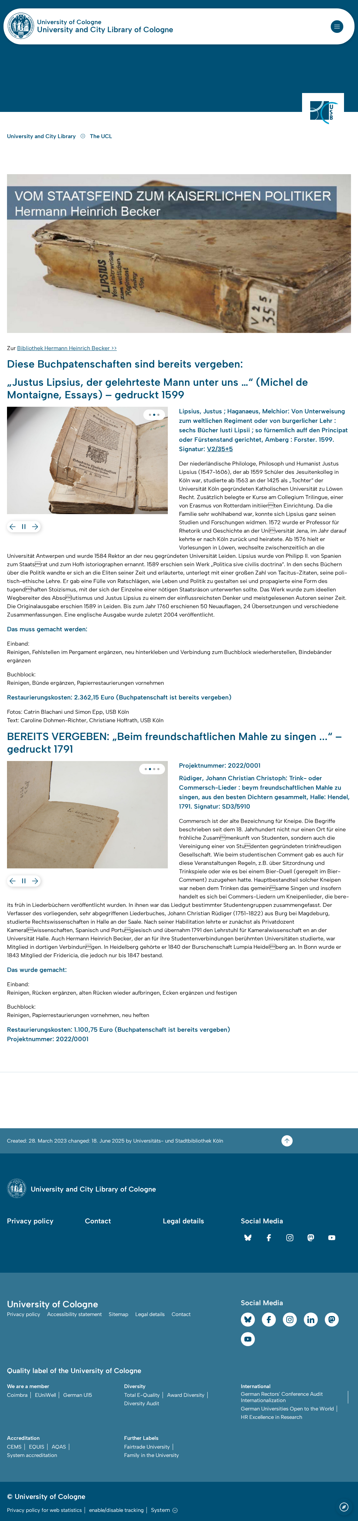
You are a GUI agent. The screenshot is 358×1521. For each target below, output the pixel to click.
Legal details (183, 1221)
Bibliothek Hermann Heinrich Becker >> (67, 348)
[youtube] (332, 1238)
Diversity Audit (141, 1403)
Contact (98, 1221)
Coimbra (17, 1395)
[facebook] (269, 1238)
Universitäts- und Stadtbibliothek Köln (178, 1141)
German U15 (77, 1395)
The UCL (101, 136)
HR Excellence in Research (271, 1417)
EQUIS (36, 1447)
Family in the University (151, 1455)
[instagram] (290, 1238)
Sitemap (118, 1314)
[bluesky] (248, 1238)
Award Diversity (186, 1395)
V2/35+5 (220, 449)
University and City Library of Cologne (105, 29)
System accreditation (32, 1455)
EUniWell (45, 1395)
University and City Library (42, 136)
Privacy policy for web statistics (44, 1510)
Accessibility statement (74, 1314)
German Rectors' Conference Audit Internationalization (282, 1397)
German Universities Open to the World (287, 1409)
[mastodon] (311, 1238)
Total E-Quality (142, 1395)
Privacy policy (30, 1221)
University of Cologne (96, 22)
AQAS (59, 1447)
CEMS (14, 1447)
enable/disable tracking (116, 1510)
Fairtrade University (147, 1447)
